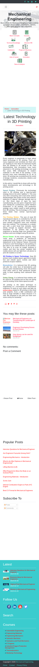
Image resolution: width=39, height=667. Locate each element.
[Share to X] (8, 304)
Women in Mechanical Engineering (22, 589)
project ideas (7, 290)
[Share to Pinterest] (14, 304)
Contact (12, 665)
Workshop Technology (14, 653)
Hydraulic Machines (13, 638)
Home (7, 109)
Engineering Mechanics (14, 636)
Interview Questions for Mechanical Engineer (19, 449)
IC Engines (10, 643)
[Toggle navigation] (6, 7)
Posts (8, 505)
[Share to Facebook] (11, 304)
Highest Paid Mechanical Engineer (22, 584)
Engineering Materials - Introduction (15, 477)
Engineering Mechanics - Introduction (16, 457)
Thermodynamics (12, 650)
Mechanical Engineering (24, 662)
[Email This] (5, 304)
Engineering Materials (14, 633)
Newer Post (8, 398)
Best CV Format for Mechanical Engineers (18, 490)
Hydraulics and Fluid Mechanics (17, 641)
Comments (10, 508)
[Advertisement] (19, 87)
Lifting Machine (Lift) (10, 467)
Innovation (15, 109)
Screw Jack (7, 481)
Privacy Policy (22, 665)
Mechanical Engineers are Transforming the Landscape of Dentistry (24, 320)
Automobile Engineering (15, 630)
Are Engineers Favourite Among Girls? (16, 453)
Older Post (31, 398)
